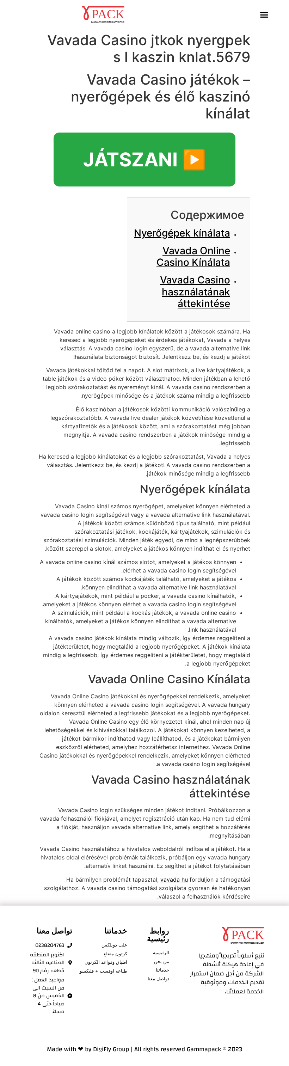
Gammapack (204, 1049)
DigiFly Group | (113, 1049)
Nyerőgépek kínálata (182, 233)
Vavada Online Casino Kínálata (193, 257)
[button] (264, 14)
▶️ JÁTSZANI (144, 159)
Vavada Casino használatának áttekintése (195, 292)
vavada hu (174, 879)
